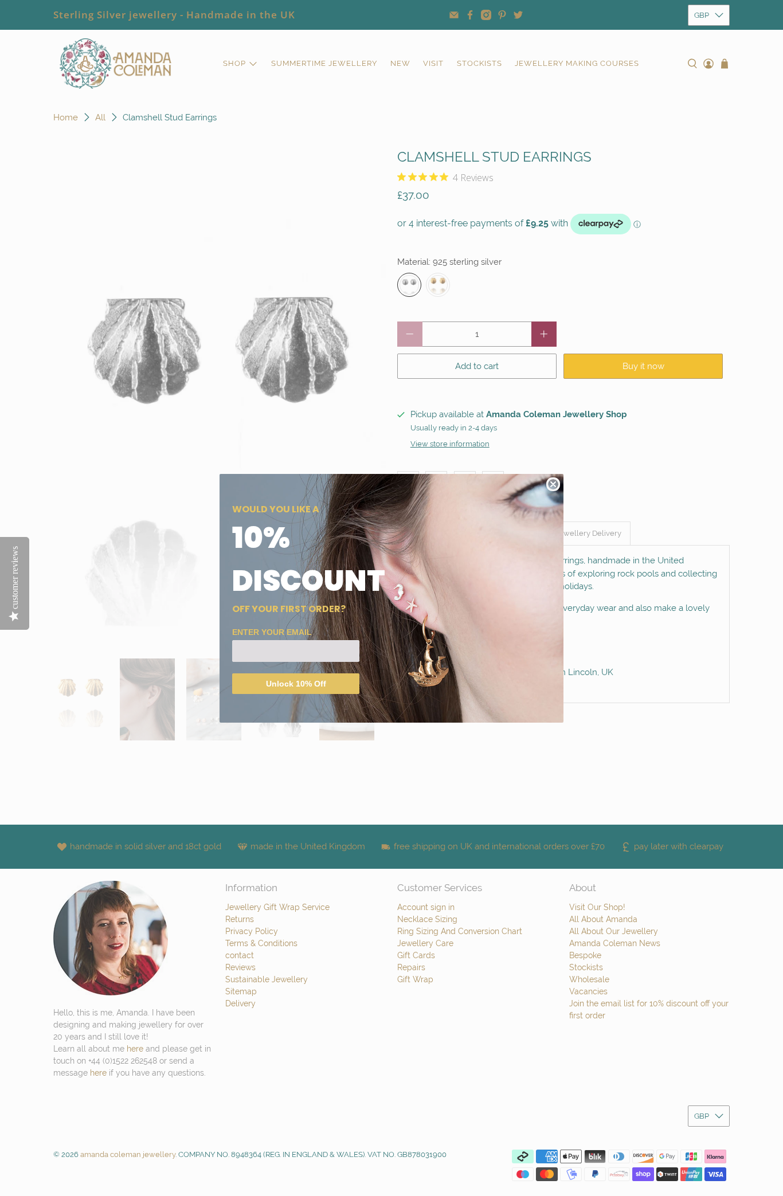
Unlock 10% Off (296, 683)
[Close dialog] (553, 484)
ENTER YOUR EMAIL (272, 632)
